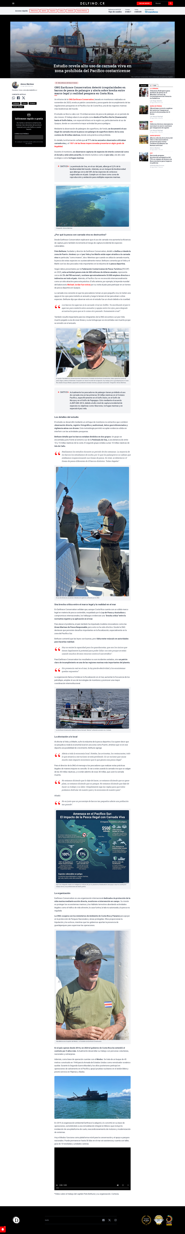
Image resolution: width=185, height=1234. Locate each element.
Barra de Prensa (156, 106)
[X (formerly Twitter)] (109, 1220)
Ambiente (70, 11)
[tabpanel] (156, 128)
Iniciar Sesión (144, 3)
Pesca (24, 103)
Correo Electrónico (22, 133)
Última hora (34, 11)
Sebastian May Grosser (157, 165)
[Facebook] (103, 1220)
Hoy (92, 61)
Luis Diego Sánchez (156, 101)
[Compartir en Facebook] (18, 98)
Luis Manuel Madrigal (156, 116)
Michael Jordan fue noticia (78, 285)
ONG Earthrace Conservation (81, 99)
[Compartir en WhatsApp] (13, 97)
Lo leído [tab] (153, 85)
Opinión (44, 11)
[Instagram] (115, 1220)
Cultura (61, 11)
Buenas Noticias (82, 11)
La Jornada (154, 88)
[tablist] (156, 85)
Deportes (53, 11)
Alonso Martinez (155, 148)
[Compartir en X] (23, 98)
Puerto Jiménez (18, 107)
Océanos (32, 103)
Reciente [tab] (143, 85)
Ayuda (47, 1220)
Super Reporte (155, 135)
